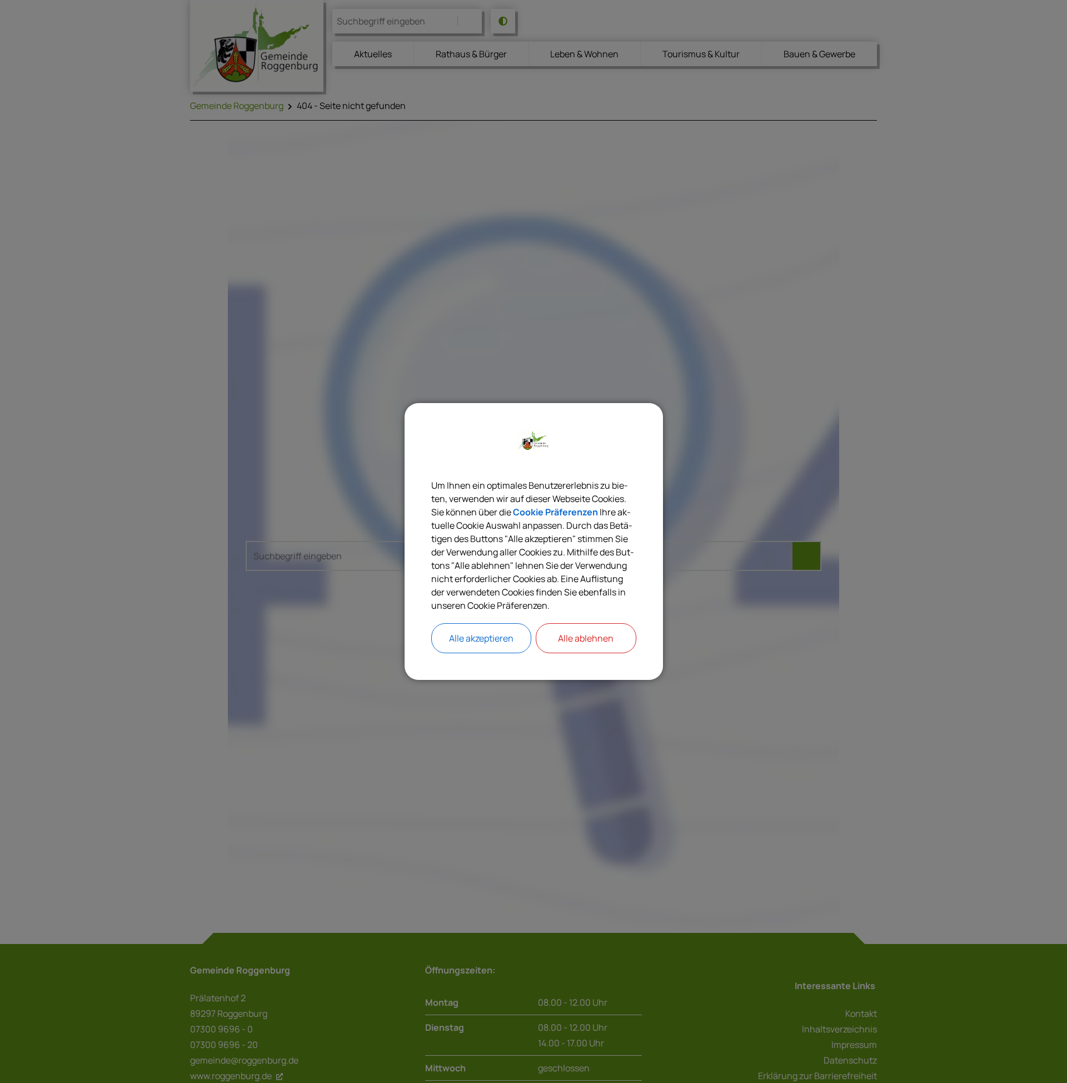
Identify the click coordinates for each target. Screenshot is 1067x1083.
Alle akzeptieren (481, 638)
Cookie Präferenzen (555, 512)
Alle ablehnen (586, 638)
